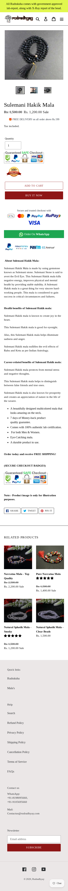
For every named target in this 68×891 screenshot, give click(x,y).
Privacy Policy (15, 732)
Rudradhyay (38, 879)
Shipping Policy (16, 742)
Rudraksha (13, 678)
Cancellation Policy (18, 752)
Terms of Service (17, 761)
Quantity (9, 138)
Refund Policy (15, 722)
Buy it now (33, 195)
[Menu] (62, 19)
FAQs (10, 771)
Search (11, 713)
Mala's (11, 688)
